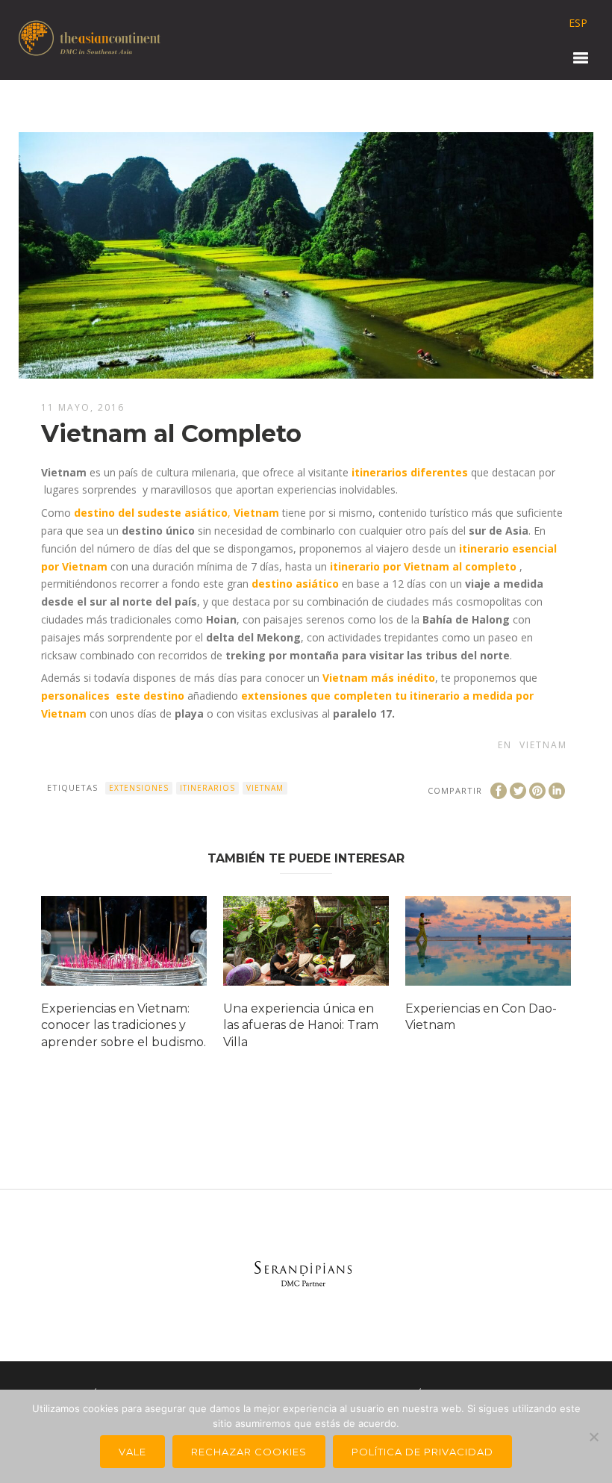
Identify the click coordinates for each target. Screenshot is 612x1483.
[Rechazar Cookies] (593, 1436)
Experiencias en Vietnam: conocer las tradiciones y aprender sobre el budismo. (123, 1025)
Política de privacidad (422, 1452)
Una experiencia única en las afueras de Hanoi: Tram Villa (300, 1025)
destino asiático (295, 583)
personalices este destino (112, 695)
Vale (132, 1452)
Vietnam (543, 745)
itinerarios (207, 788)
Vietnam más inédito (378, 678)
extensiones (139, 788)
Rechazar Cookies (249, 1452)
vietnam (265, 788)
